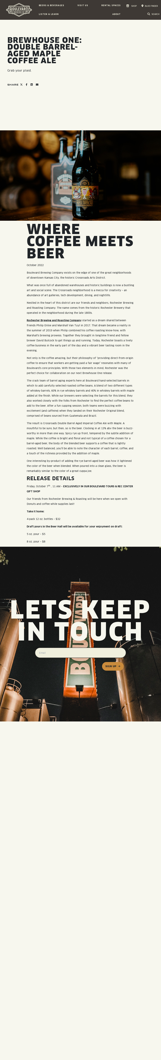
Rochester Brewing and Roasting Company (54, 320)
